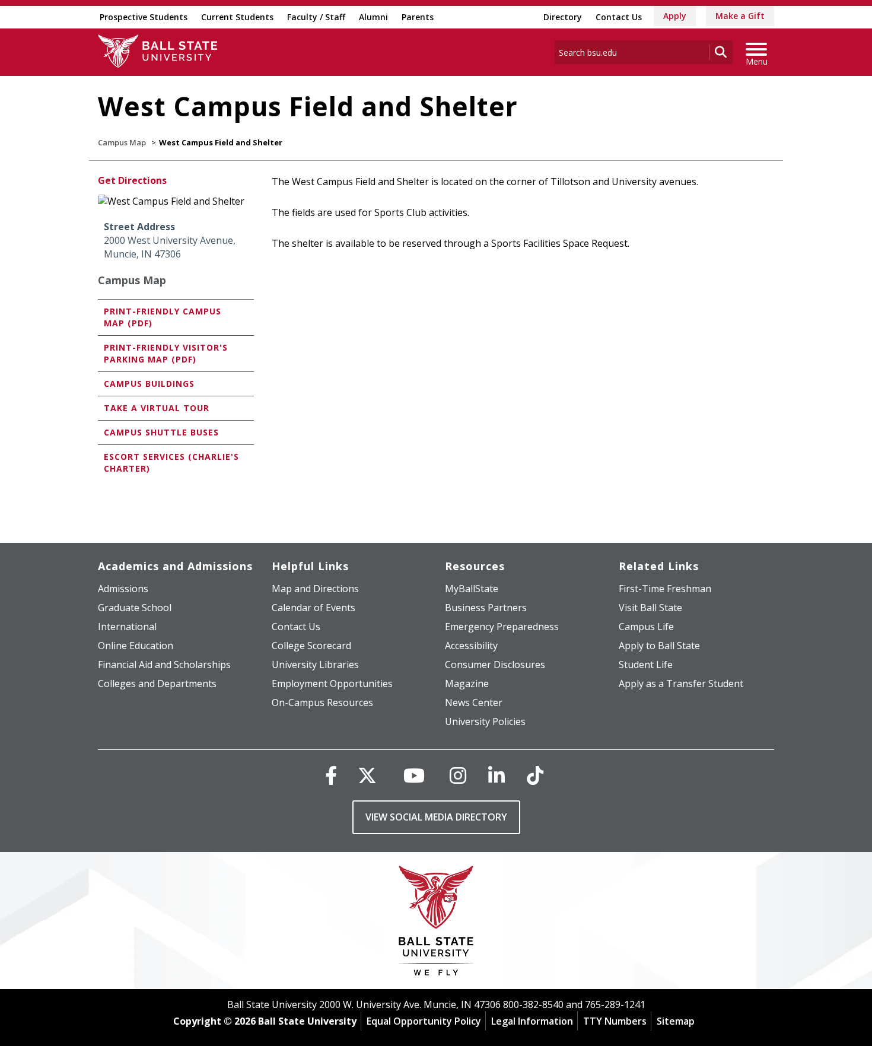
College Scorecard (311, 645)
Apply (674, 15)
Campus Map (122, 142)
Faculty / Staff (316, 17)
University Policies (485, 721)
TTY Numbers (615, 1021)
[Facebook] (331, 775)
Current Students (237, 17)
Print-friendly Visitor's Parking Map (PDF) (166, 353)
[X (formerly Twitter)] (367, 775)
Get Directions (132, 180)
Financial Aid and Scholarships (164, 664)
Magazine (467, 683)
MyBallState (471, 588)
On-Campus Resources (322, 702)
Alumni (373, 17)
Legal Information (532, 1021)
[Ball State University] (436, 923)
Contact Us (619, 17)
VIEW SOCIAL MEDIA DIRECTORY (436, 817)
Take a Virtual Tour (156, 408)
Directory (562, 17)
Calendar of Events (313, 607)
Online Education (135, 645)
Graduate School (134, 607)
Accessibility (471, 645)
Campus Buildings (149, 383)
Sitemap (676, 1021)
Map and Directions (315, 588)
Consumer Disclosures (495, 664)
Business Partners (486, 607)
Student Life (646, 664)
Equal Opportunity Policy (424, 1021)
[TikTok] (535, 775)
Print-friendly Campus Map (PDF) (162, 317)
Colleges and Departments (157, 683)
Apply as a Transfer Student (681, 683)
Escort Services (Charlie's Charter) (171, 462)
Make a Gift (740, 15)
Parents (418, 17)
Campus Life (646, 626)
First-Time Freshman (665, 588)
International (127, 626)
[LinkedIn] (496, 775)
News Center (473, 702)
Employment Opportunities (332, 683)
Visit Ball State (650, 607)
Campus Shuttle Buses (161, 432)
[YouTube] (414, 775)
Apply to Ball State (659, 645)
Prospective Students (143, 17)
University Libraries (315, 664)
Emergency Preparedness (502, 626)
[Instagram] (458, 775)
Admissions (123, 588)
